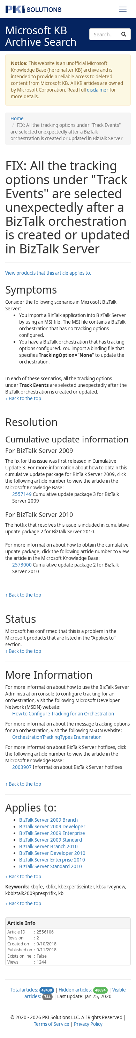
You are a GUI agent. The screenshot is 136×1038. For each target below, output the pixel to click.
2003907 (22, 767)
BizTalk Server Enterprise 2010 (52, 860)
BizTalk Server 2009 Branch (48, 820)
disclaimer (97, 90)
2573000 (22, 565)
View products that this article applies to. (48, 273)
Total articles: (24, 990)
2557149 (22, 494)
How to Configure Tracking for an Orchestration (63, 714)
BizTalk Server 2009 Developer (52, 826)
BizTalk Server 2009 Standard (50, 840)
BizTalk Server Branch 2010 (48, 846)
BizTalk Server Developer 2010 (52, 853)
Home (17, 118)
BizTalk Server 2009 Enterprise (52, 833)
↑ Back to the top (23, 398)
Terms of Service (51, 1024)
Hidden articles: (75, 990)
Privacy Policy (88, 1024)
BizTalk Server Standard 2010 (50, 866)
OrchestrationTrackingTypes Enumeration (56, 737)
